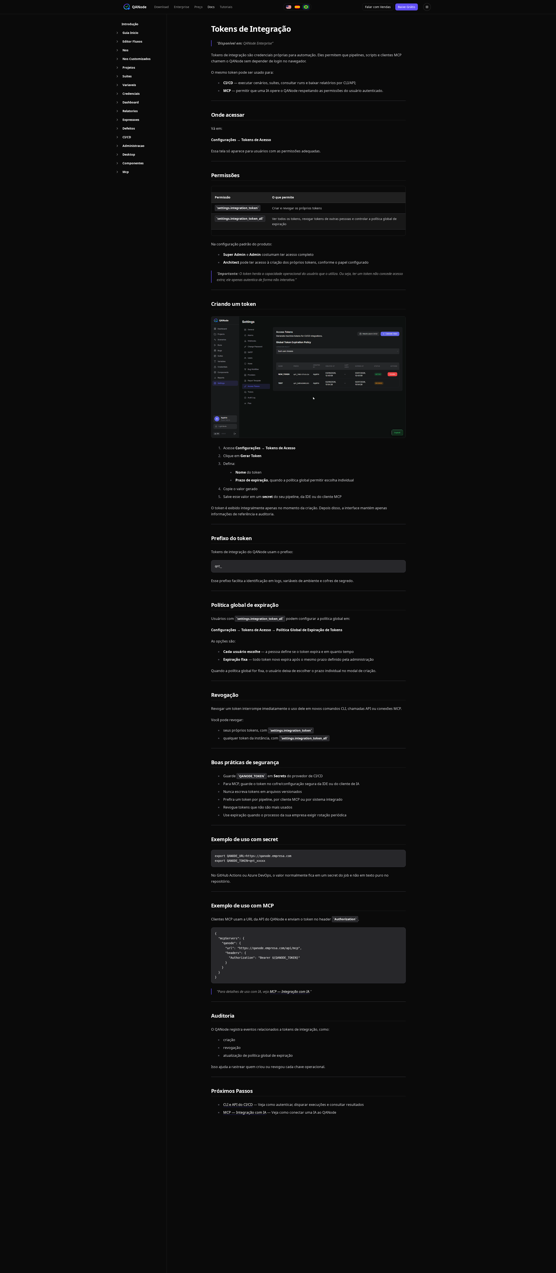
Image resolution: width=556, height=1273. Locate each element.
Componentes (133, 163)
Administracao (133, 146)
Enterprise (181, 7)
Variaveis (129, 85)
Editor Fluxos (132, 41)
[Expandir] (117, 32)
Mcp (125, 172)
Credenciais (131, 94)
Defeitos (128, 128)
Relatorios (130, 111)
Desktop (128, 154)
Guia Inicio (130, 33)
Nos (125, 50)
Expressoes (130, 120)
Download (161, 7)
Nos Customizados (136, 59)
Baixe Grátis (406, 7)
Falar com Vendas (378, 7)
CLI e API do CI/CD (238, 1104)
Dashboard (130, 102)
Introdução (130, 24)
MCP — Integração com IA (289, 991)
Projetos (128, 67)
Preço (198, 7)
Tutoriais (226, 7)
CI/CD (126, 137)
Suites (127, 76)
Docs (211, 7)
